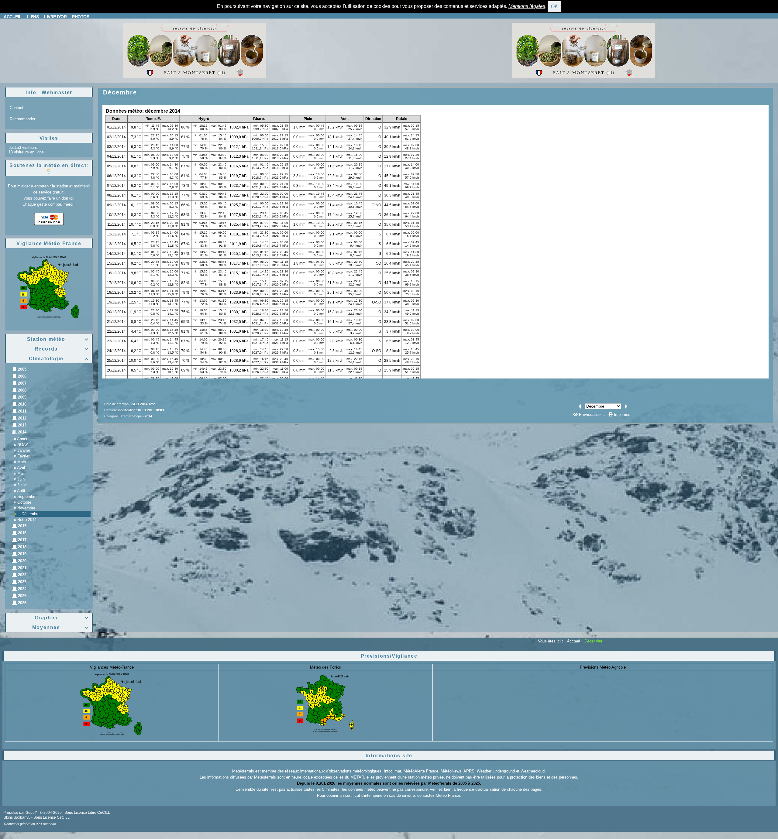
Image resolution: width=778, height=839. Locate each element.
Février (23, 456)
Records (62, 348)
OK (554, 6)
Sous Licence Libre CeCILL (87, 812)
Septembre (26, 496)
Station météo (58, 339)
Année (22, 439)
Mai (20, 473)
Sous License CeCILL (51, 817)
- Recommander (21, 119)
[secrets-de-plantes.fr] (194, 50)
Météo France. (448, 795)
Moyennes (60, 627)
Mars (21, 462)
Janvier (23, 450)
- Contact (15, 107)
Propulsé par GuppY (20, 812)
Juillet (22, 485)
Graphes (62, 617)
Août (21, 490)
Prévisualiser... (592, 414)
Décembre (31, 514)
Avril (21, 467)
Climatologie (59, 358)
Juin (21, 479)
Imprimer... (623, 414)
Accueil (573, 641)
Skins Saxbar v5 (17, 817)
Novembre (26, 508)
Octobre (24, 502)
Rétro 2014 (26, 519)
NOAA (23, 444)
